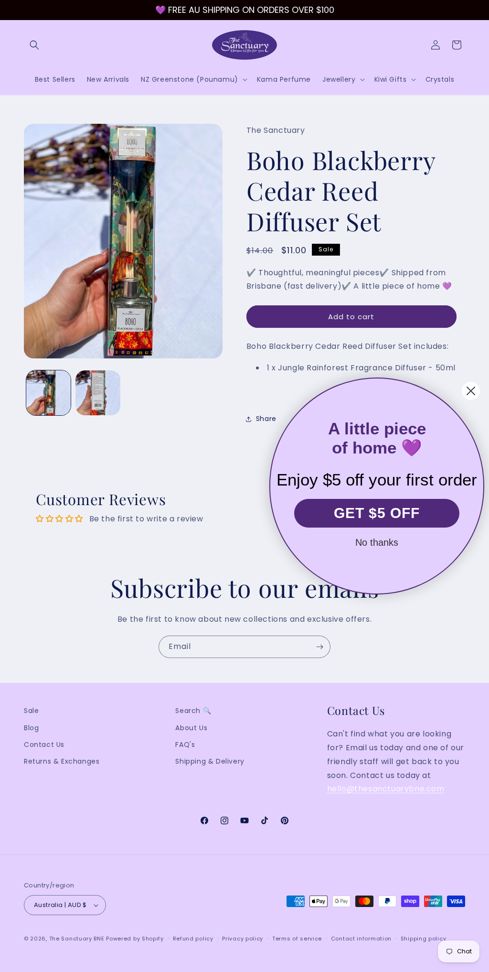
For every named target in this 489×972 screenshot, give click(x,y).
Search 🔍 (193, 710)
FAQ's (185, 744)
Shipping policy (423, 938)
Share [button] (266, 418)
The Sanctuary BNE (77, 938)
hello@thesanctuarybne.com (386, 788)
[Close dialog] (470, 390)
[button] (34, 44)
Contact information (361, 938)
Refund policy (193, 938)
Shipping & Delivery (209, 761)
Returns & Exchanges (61, 761)
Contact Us (44, 744)
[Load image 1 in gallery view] (48, 392)
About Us (191, 728)
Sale (31, 710)
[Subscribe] (319, 647)
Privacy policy (242, 938)
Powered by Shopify (135, 938)
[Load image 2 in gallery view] (97, 392)
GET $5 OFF (377, 513)
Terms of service (297, 938)
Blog (31, 728)
